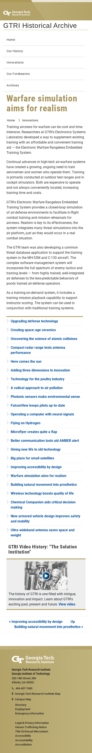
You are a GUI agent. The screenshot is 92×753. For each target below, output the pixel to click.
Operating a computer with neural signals (42, 414)
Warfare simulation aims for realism (38, 476)
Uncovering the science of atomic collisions (44, 339)
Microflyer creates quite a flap (34, 432)
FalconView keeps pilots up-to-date (38, 405)
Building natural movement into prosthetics (44, 485)
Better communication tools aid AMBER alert (45, 441)
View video (67, 604)
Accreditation (23, 744)
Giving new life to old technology (36, 449)
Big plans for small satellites (32, 458)
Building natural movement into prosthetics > (48, 627)
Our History (15, 51)
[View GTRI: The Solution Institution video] (46, 589)
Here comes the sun (26, 361)
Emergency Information (29, 713)
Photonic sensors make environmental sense (45, 397)
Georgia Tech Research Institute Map (37, 693)
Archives (13, 85)
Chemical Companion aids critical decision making (43, 504)
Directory (20, 704)
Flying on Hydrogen (25, 423)
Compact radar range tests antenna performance (38, 350)
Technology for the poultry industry (37, 379)
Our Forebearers (18, 74)
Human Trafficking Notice (31, 727)
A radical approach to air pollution (37, 388)
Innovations (15, 62)
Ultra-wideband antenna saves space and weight (42, 532)
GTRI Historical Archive (40, 25)
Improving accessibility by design (36, 467)
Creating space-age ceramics (33, 330)
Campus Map (23, 699)
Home (11, 40)
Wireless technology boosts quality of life (42, 493)
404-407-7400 (24, 688)
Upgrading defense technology (34, 321)
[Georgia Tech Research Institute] (17, 12)
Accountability (24, 740)
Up (73, 622)
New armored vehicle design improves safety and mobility (45, 518)
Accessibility (23, 735)
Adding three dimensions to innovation (40, 370)
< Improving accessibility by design (35, 622)
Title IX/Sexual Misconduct (31, 731)
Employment (22, 709)
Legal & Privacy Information (32, 722)
